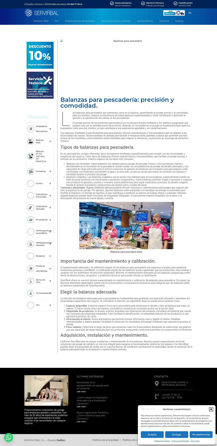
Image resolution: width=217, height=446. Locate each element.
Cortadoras (41, 171)
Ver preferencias (201, 434)
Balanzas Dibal (40, 141)
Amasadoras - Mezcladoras (41, 128)
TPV (38, 305)
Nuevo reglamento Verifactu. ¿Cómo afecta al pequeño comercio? (93, 415)
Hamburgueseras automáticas (41, 231)
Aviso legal (195, 441)
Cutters (39, 183)
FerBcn (61, 440)
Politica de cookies (162, 441)
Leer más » (81, 391)
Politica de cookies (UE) (137, 440)
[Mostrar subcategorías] (50, 128)
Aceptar (152, 434)
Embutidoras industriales (41, 195)
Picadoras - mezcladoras (41, 268)
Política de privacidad (180, 441)
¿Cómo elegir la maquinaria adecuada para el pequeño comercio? (92, 400)
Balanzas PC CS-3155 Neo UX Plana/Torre (41, 156)
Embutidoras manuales (41, 207)
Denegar (176, 434)
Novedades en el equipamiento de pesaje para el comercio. (93, 385)
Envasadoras (41, 219)
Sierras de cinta (40, 281)
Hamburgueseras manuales (41, 243)
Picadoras (40, 256)
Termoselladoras (41, 293)
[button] (211, 409)
